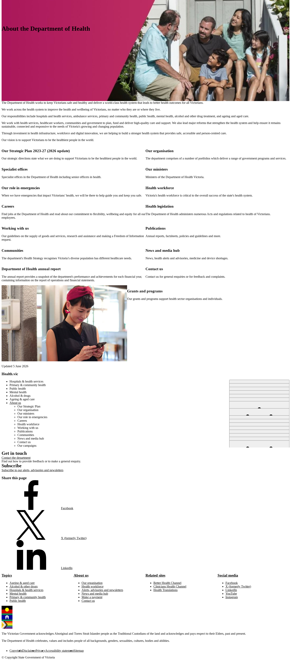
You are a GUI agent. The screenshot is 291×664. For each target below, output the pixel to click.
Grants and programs (145, 291)
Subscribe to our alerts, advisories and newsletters (32, 470)
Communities (12, 250)
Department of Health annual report (31, 269)
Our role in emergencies (21, 188)
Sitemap (79, 650)
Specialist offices (15, 169)
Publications (155, 228)
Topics (7, 575)
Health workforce (160, 188)
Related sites (155, 575)
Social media (228, 575)
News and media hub (163, 250)
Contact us (154, 269)
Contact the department (16, 457)
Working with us (15, 228)
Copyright (16, 650)
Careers (8, 206)
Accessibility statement (59, 650)
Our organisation (160, 151)
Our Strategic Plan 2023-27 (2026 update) (36, 151)
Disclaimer (29, 650)
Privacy (40, 650)
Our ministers (157, 169)
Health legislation (160, 206)
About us (81, 575)
